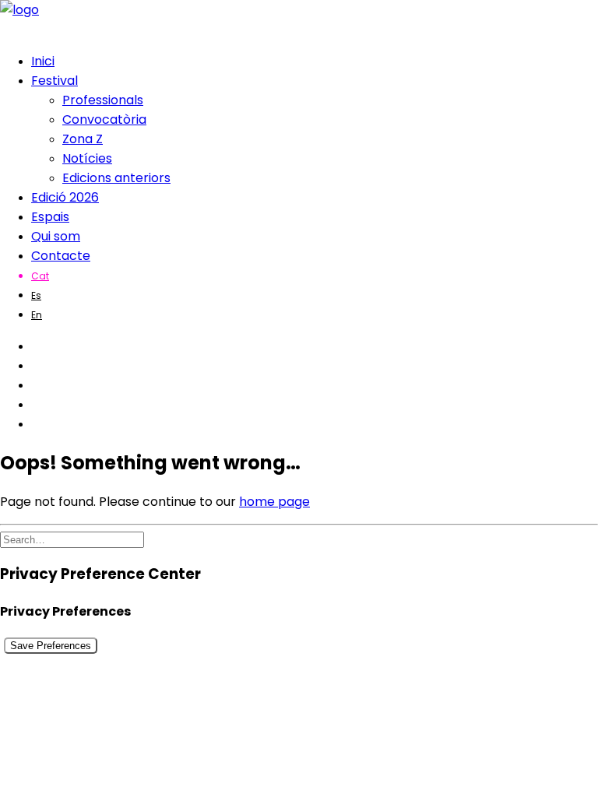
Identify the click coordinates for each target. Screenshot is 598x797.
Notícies (87, 158)
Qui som (55, 236)
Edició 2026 (65, 197)
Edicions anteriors (116, 178)
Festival (54, 81)
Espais (50, 217)
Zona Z (82, 139)
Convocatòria (104, 119)
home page (274, 502)
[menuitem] (314, 61)
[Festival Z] (299, 19)
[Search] (72, 539)
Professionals (102, 100)
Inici (43, 61)
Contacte (60, 256)
